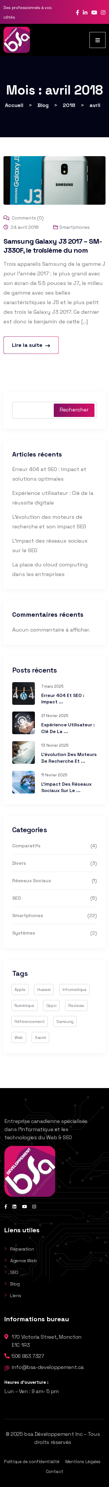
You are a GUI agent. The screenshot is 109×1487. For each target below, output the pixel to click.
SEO (16, 898)
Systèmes (23, 933)
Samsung (64, 1021)
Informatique (74, 989)
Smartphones (74, 227)
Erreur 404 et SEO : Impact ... (62, 698)
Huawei (44, 989)
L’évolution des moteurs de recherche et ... (69, 757)
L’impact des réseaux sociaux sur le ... (66, 787)
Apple (20, 989)
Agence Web (23, 1261)
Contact (54, 1471)
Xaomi (40, 1037)
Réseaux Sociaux (31, 881)
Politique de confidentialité (32, 1461)
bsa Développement (49, 1434)
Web (19, 1037)
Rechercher (74, 409)
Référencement (29, 1021)
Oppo (51, 1005)
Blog (15, 1284)
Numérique (24, 1005)
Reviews (76, 1005)
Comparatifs (26, 846)
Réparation (22, 1249)
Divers (19, 863)
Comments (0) (27, 218)
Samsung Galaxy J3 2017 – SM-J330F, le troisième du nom (52, 246)
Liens (15, 1295)
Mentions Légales (83, 1461)
